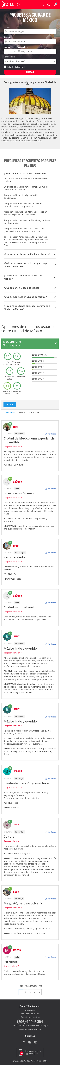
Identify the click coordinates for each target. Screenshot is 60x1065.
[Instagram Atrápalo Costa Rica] (36, 1042)
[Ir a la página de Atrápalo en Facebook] (30, 1042)
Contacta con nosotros (30, 1017)
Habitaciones (9, 57)
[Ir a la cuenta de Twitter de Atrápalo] (24, 1042)
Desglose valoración (12, 446)
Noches (7, 47)
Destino (7, 37)
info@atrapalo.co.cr (33, 1029)
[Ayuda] (49, 4)
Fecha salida (22, 47)
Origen (6, 27)
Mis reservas (30, 1010)
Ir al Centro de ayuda (30, 1014)
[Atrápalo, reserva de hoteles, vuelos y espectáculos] (5, 4)
